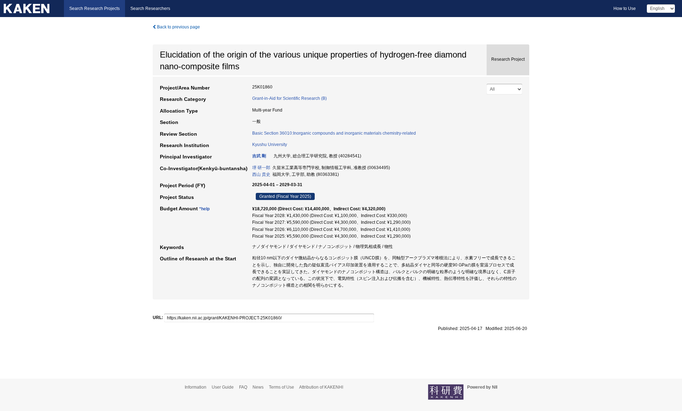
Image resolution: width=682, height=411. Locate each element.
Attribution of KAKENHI (321, 387)
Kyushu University (269, 144)
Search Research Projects (94, 8)
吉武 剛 (259, 155)
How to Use (624, 8)
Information (195, 387)
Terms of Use (281, 387)
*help (204, 208)
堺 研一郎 (261, 167)
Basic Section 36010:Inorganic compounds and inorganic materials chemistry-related (334, 133)
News (258, 387)
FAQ (243, 387)
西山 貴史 (261, 174)
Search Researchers (150, 8)
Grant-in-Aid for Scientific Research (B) (289, 98)
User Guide (223, 387)
